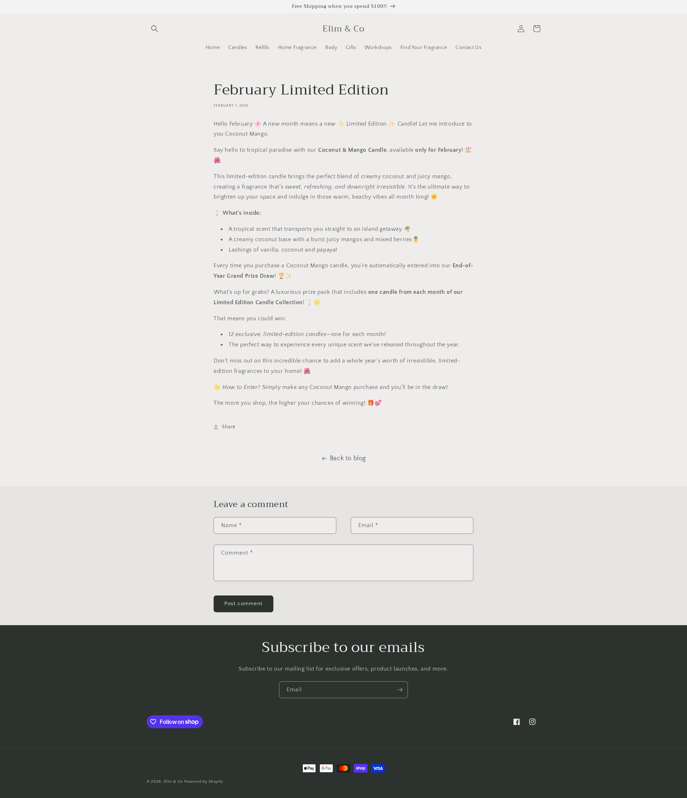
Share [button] (228, 427)
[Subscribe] (400, 689)
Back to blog (348, 458)
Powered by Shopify (203, 781)
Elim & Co (173, 781)
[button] (154, 29)
